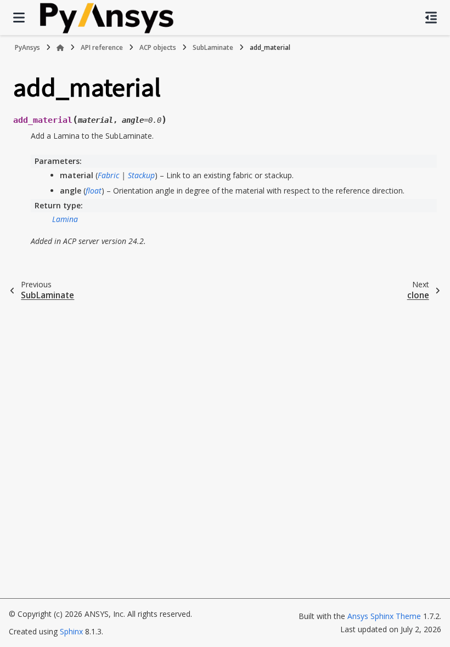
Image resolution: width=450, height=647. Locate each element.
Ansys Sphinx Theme (385, 616)
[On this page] (431, 17)
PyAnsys (27, 47)
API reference (102, 47)
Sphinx (71, 631)
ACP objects (157, 47)
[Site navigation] (19, 17)
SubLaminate (213, 47)
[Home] (60, 47)
